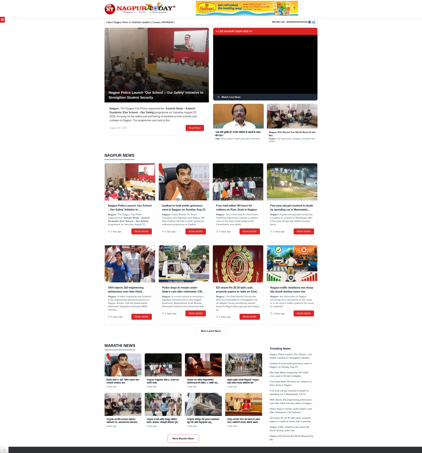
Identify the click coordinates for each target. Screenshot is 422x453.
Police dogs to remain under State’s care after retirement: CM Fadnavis (182, 291)
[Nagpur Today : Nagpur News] (140, 9)
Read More (195, 128)
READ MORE (142, 231)
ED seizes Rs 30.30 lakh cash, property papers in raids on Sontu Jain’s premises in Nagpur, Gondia (237, 291)
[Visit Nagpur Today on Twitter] (313, 22)
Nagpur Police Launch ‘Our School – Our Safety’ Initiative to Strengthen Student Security (129, 209)
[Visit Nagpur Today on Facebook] (309, 22)
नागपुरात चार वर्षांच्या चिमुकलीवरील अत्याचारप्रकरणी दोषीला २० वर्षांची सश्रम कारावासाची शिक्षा (203, 383)
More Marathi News (183, 438)
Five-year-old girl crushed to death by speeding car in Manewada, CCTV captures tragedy (291, 209)
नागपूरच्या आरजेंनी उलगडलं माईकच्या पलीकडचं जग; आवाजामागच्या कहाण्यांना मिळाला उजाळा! (121, 422)
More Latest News (211, 331)
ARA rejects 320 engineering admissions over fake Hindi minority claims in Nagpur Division (129, 291)
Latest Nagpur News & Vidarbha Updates (128, 22)
